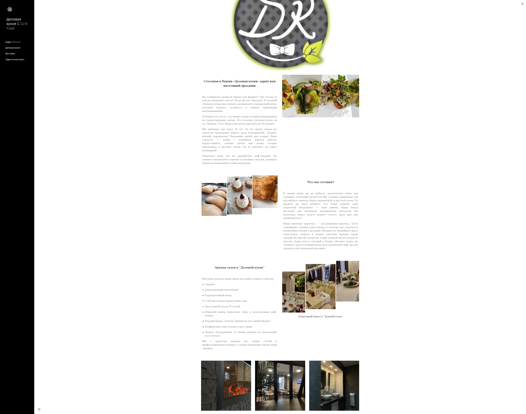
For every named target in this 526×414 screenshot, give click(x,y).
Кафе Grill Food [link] (12, 42)
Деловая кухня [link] (12, 47)
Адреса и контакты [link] (14, 59)
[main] (239, 83)
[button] (522, 4)
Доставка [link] (10, 53)
